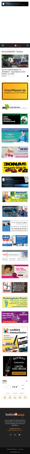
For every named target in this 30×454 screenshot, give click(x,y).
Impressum (20, 449)
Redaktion (4, 76)
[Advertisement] (15, 27)
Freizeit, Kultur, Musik (6, 67)
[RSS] (15, 434)
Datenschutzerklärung (12, 449)
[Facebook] (10, 434)
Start (3, 49)
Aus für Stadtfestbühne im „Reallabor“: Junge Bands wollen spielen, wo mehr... (13, 72)
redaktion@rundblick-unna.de (15, 430)
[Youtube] (19, 434)
